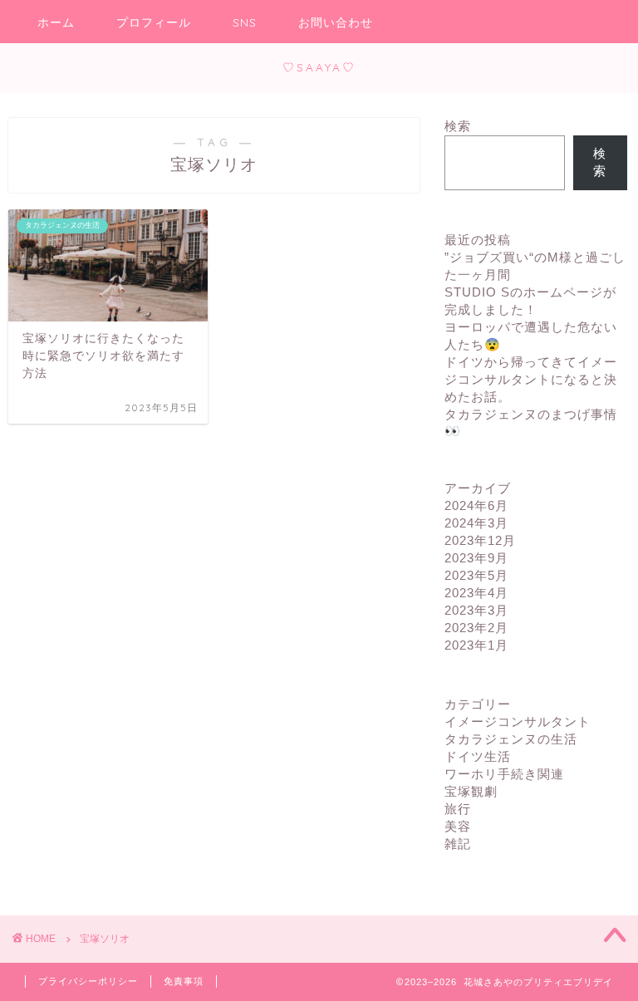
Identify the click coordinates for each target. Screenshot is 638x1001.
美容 (457, 826)
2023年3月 (476, 610)
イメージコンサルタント (517, 721)
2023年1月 (476, 645)
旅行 (457, 809)
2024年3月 (476, 523)
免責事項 (184, 981)
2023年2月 (476, 628)
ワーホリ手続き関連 (504, 774)
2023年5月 (476, 575)
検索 (457, 126)
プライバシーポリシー (88, 981)
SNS (245, 22)
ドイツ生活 (477, 756)
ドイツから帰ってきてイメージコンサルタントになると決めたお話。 (530, 379)
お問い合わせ (335, 22)
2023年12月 (480, 540)
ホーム (56, 22)
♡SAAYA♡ (319, 67)
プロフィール (153, 22)
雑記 (457, 844)
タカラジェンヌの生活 (510, 739)
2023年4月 (476, 593)
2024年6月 (476, 505)
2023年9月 (476, 558)
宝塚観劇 (471, 791)
